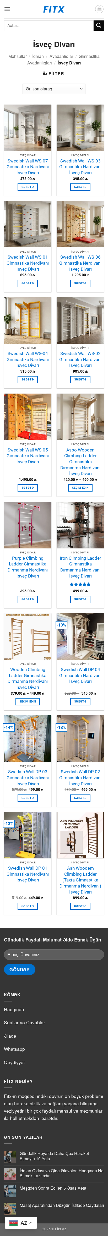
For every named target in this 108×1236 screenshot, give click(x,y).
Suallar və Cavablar (24, 1022)
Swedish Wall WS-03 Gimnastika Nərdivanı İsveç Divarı (80, 166)
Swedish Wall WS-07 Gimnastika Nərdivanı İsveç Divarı (28, 166)
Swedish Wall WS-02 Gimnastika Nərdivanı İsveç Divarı (80, 359)
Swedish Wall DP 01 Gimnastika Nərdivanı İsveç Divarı (28, 874)
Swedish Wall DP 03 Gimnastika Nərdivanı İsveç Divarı (28, 777)
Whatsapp (14, 1049)
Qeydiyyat (14, 1062)
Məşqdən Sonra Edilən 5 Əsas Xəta (53, 1187)
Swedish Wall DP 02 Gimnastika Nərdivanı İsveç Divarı (80, 777)
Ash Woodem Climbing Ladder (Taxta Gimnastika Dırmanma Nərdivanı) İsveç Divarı (80, 880)
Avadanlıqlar (61, 56)
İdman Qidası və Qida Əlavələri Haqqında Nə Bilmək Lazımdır (62, 1173)
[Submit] (99, 25)
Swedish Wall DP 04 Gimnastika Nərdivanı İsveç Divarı (80, 675)
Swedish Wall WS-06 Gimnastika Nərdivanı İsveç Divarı (80, 262)
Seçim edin (80, 487)
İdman (38, 56)
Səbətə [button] (27, 187)
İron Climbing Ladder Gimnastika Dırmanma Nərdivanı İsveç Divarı (80, 567)
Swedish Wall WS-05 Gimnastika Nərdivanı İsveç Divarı (28, 455)
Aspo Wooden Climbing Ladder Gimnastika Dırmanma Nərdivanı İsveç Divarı (80, 461)
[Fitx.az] (54, 9)
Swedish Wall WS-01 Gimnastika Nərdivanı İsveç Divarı (28, 262)
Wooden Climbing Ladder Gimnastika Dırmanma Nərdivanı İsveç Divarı (28, 678)
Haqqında (14, 1009)
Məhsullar (17, 56)
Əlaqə (10, 1035)
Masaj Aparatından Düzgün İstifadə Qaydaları (62, 1205)
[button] (7, 9)
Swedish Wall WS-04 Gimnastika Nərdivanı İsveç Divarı (28, 359)
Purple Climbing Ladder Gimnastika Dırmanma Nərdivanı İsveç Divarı (28, 567)
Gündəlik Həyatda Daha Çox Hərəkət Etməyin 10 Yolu (54, 1156)
